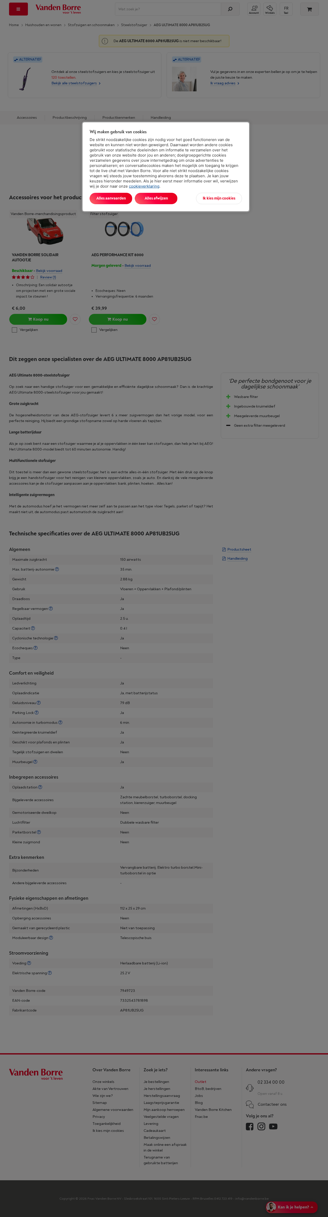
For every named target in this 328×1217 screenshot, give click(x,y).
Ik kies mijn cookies (219, 198)
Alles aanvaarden (111, 198)
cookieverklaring (144, 186)
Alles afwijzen (156, 198)
